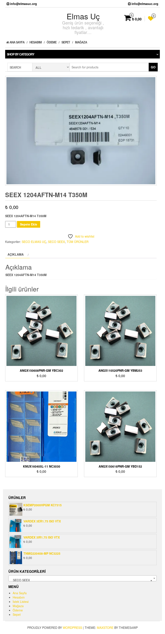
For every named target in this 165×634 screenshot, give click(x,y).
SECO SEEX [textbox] (81, 580)
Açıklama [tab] (16, 254)
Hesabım (35, 42)
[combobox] (82, 578)
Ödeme (52, 42)
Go (153, 67)
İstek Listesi (21, 601)
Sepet (65, 42)
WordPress (72, 627)
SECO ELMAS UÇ (34, 241)
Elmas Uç (83, 16)
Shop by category (20, 54)
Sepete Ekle (28, 224)
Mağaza (81, 42)
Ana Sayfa (16, 42)
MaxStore (105, 627)
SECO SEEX (56, 241)
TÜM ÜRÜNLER (78, 241)
